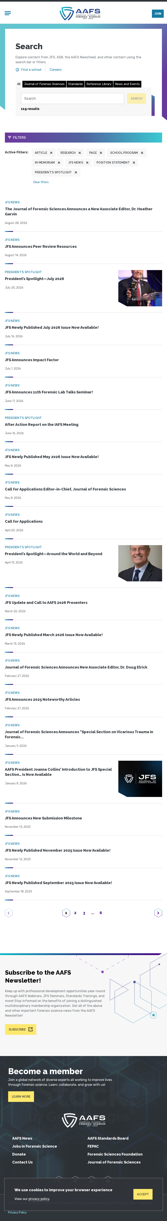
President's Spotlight (53, 172)
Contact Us (22, 1162)
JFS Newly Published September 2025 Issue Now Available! (58, 883)
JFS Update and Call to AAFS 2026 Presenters (46, 602)
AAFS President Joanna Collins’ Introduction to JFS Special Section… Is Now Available (58, 772)
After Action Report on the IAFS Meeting (41, 424)
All (18, 84)
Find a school (31, 70)
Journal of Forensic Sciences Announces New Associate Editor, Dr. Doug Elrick (76, 667)
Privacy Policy (17, 1212)
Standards (75, 84)
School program (124, 152)
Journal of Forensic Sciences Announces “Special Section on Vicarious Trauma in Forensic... (79, 734)
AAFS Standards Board (108, 1138)
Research (68, 152)
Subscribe (17, 1029)
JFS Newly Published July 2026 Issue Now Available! (52, 327)
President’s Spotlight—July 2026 (34, 279)
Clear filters (41, 182)
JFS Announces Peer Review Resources (41, 246)
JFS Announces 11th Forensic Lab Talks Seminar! (49, 392)
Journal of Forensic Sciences (44, 84)
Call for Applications (24, 521)
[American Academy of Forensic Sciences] (79, 13)
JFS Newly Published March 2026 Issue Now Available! (54, 635)
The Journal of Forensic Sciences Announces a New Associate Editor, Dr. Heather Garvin (79, 211)
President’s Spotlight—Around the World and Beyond (53, 554)
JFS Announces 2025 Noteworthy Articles (42, 699)
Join (157, 13)
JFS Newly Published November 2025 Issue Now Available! (58, 850)
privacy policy (39, 1199)
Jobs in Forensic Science (34, 1146)
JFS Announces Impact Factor (32, 360)
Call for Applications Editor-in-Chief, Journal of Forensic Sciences (65, 489)
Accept (143, 1194)
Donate (19, 1154)
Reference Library (99, 84)
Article (41, 152)
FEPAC (93, 1146)
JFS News (75, 162)
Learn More (21, 1096)
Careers (56, 70)
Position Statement (113, 162)
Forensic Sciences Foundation (115, 1154)
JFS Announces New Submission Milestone (43, 818)
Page (93, 152)
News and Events (127, 84)
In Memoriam (45, 162)
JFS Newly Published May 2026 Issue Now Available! (52, 457)
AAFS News (22, 1138)
